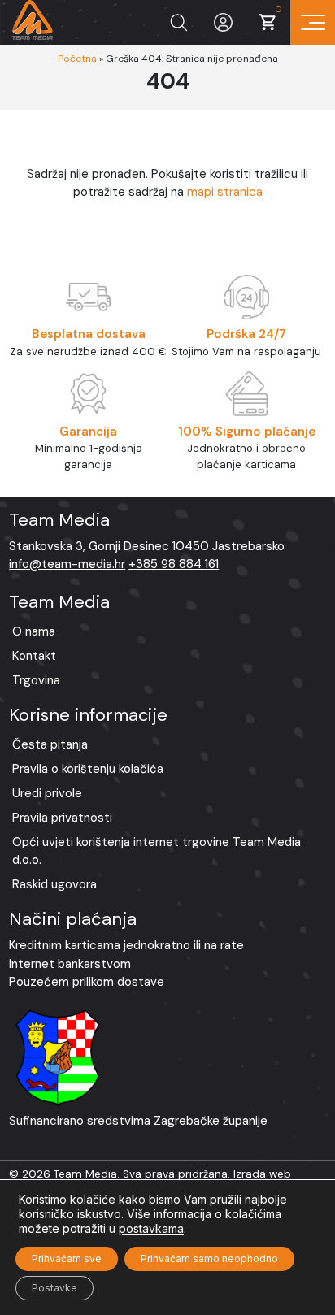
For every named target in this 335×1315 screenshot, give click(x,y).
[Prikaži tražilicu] (178, 22)
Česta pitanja (50, 744)
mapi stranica (225, 192)
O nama (33, 631)
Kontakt (34, 656)
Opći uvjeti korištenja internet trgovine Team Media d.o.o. (156, 851)
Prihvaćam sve (67, 1258)
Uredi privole (47, 793)
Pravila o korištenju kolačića (87, 769)
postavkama (151, 1228)
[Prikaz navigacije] (312, 22)
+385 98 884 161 (173, 564)
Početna (77, 58)
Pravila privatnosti (62, 817)
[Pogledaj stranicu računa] (223, 22)
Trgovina (36, 680)
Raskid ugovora (54, 884)
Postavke (54, 1288)
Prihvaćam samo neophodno (209, 1258)
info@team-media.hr (67, 564)
